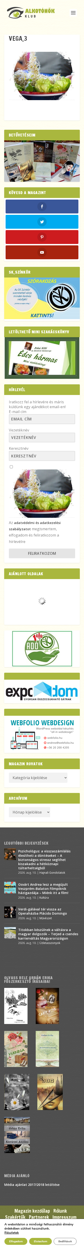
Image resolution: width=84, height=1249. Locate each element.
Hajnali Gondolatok (52, 873)
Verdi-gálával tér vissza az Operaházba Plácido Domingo (42, 911)
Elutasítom (40, 1241)
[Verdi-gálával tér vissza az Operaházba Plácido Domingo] (10, 912)
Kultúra (44, 898)
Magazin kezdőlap (32, 1211)
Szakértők (15, 1217)
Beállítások (65, 1241)
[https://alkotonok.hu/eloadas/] (42, 318)
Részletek (11, 1233)
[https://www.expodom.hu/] (42, 691)
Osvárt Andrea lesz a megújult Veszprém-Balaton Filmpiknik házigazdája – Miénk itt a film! (43, 888)
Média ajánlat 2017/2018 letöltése (32, 1184)
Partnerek (39, 1217)
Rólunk (60, 1211)
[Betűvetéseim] (42, 161)
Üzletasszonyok (49, 943)
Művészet (45, 918)
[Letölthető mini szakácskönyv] (42, 358)
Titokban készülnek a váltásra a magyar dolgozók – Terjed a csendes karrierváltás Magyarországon (48, 934)
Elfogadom (16, 1241)
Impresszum (64, 1217)
